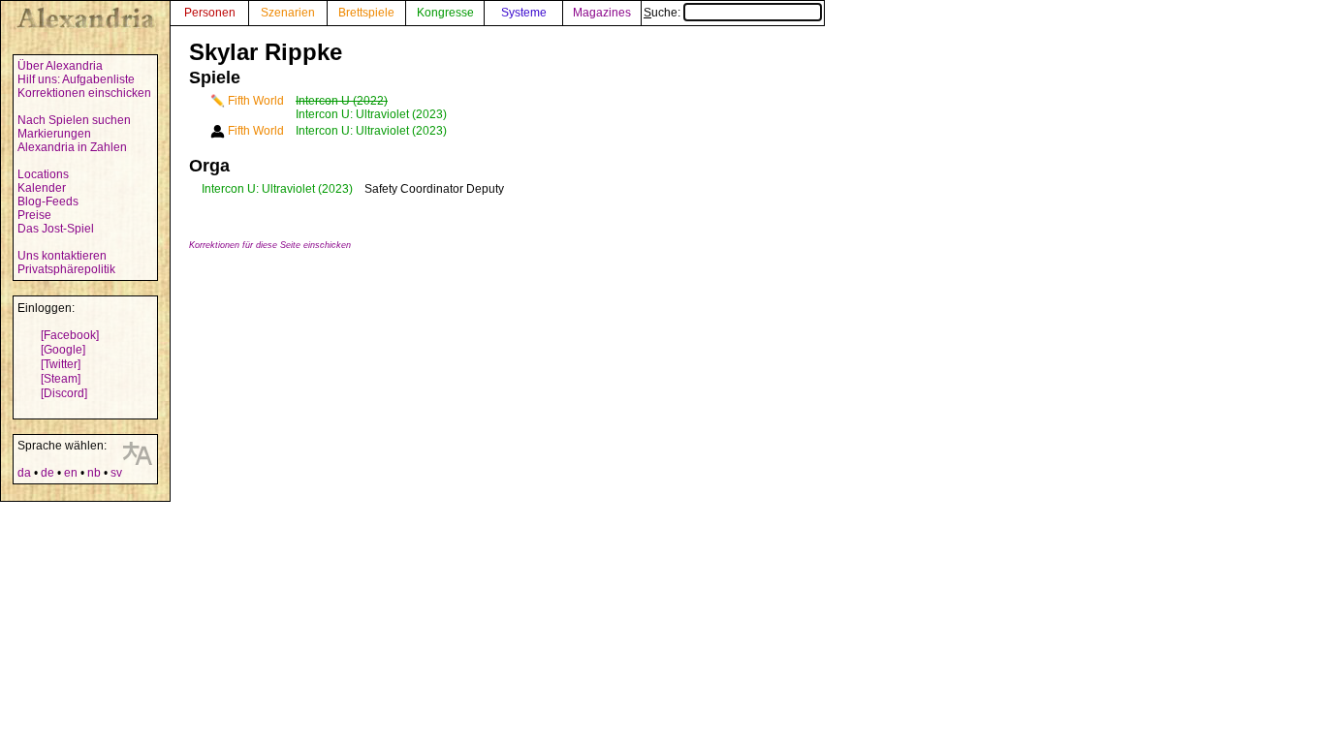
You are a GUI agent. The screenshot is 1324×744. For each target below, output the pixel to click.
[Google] (63, 349)
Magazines (602, 12)
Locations (43, 174)
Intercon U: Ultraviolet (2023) (371, 114)
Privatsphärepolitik (66, 269)
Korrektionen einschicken (84, 93)
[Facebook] (70, 335)
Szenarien (288, 12)
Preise (34, 215)
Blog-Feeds (48, 201)
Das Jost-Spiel (55, 228)
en (71, 473)
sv (116, 473)
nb (94, 473)
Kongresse (445, 12)
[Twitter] (60, 364)
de (47, 473)
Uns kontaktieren (62, 256)
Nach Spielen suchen (74, 120)
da (24, 473)
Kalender (41, 188)
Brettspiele (366, 12)
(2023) (335, 189)
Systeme (524, 12)
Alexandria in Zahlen (72, 147)
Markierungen (54, 133)
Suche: (663, 12)
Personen (210, 12)
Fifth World (256, 101)
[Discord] (64, 393)
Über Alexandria (60, 66)
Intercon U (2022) (342, 101)
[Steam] (60, 379)
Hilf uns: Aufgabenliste (76, 79)
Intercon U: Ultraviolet (258, 189)
